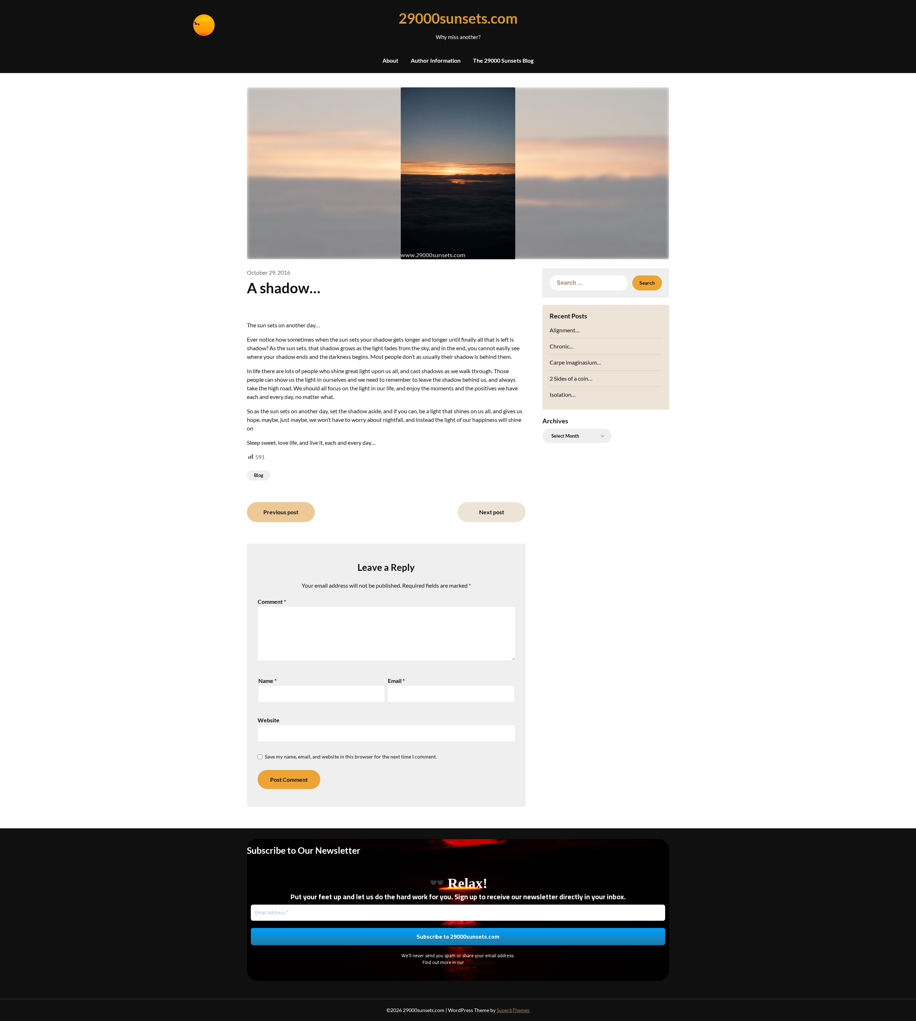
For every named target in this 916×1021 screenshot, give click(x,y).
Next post (491, 512)
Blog (258, 475)
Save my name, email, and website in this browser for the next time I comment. (351, 756)
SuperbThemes (513, 1010)
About (390, 60)
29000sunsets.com (458, 18)
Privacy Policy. (479, 962)
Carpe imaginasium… (575, 362)
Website (268, 720)
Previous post (280, 512)
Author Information (436, 60)
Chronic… (562, 346)
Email (396, 680)
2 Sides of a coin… (571, 378)
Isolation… (563, 394)
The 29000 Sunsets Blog (503, 60)
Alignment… (565, 330)
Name (267, 680)
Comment (272, 601)
